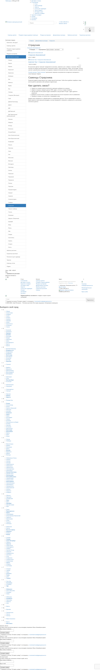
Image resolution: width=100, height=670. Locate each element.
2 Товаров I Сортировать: (38, 49)
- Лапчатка (10, 148)
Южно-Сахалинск (10, 618)
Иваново (8, 394)
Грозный (8, 364)
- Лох (8, 154)
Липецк (8, 439)
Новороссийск (9, 480)
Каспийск (8, 411)
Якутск (8, 622)
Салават (8, 537)
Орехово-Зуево (10, 505)
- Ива (8, 231)
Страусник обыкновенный (33, 48)
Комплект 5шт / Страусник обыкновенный (41, 62)
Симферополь (10, 553)
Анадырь (8, 314)
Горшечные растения (85, 35)
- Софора (10, 202)
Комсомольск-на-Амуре (12, 422)
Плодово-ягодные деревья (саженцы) (28, 35)
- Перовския (10, 177)
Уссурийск (8, 584)
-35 (7, 277)
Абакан (8, 311)
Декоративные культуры (59, 35)
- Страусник (10, 205)
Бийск (7, 341)
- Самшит (9, 193)
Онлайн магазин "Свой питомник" (37, 72)
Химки (7, 593)
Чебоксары (8, 1)
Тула (7, 576)
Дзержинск (9, 369)
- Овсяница (10, 167)
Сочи (7, 556)
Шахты (8, 606)
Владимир (8, 353)
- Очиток (9, 170)
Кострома (8, 426)
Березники (9, 339)
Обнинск (8, 495)
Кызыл (8, 436)
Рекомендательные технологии (87, 288)
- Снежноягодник (11, 199)
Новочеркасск (9, 484)
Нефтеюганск (9, 467)
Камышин (8, 409)
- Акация (9, 60)
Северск (8, 548)
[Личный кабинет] (85, 22)
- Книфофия (10, 141)
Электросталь (9, 612)
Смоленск (8, 554)
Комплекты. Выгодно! (12, 42)
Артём (7, 322)
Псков (7, 520)
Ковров (8, 419)
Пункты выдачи (38, 10)
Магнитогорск (9, 444)
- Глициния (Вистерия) (13, 95)
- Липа (9, 151)
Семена (38, 290)
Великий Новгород (11, 348)
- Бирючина (10, 73)
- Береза (9, 66)
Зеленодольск (9, 389)
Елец (7, 378)
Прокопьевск (9, 519)
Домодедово (9, 373)
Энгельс (8, 615)
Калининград (9, 405)
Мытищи (8, 455)
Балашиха (8, 331)
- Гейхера (10, 92)
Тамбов (8, 570)
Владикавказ (9, 352)
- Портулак (10, 186)
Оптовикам (34, 18)
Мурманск (8, 451)
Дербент (8, 367)
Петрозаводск (9, 514)
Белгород (8, 336)
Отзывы (33, 16)
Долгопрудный (10, 372)
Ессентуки (8, 381)
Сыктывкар (9, 565)
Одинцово (8, 497)
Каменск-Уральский (11, 408)
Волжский (8, 358)
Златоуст (8, 391)
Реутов (8, 528)
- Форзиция (10, 215)
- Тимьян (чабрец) (12, 209)
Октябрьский (9, 498)
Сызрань (8, 564)
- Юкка (9, 225)
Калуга (8, 406)
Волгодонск (9, 356)
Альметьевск (9, 313)
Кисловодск (9, 417)
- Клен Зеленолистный (13, 135)
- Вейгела (10, 82)
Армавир (8, 320)
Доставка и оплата (36, 1)
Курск (7, 434)
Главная (32, 40)
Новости (37, 7)
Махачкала (9, 447)
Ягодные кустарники (45, 35)
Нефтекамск (9, 465)
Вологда (8, 359)
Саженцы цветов (12, 35)
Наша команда (38, 5)
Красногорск (9, 428)
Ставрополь (9, 558)
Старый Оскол (10, 559)
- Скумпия (10, 196)
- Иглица (9, 125)
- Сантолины (10, 237)
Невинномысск (10, 464)
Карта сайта (85, 291)
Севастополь (9, 545)
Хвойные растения (72, 35)
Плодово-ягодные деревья (43, 282)
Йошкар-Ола (9, 400)
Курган (8, 433)
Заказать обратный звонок (67, 290)
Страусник (52, 40)
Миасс (8, 448)
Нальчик (8, 461)
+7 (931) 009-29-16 (64, 22)
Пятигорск (8, 523)
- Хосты (9, 247)
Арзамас (8, 319)
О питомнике (34, 2)
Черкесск (8, 601)
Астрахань (9, 325)
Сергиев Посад (10, 550)
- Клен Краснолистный (13, 138)
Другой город (62, 287)
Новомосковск (9, 478)
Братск (8, 344)
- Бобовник (10, 76)
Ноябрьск (8, 492)
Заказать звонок (63, 23)
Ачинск (8, 327)
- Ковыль (9, 145)
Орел (7, 501)
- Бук (8, 79)
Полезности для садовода (13, 257)
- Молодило (10, 164)
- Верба (9, 85)
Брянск (8, 345)
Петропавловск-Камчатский (13, 515)
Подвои (9, 266)
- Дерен (9, 105)
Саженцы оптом (11, 263)
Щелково (8, 609)
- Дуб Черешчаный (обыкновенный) (12, 115)
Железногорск (10, 384)
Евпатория (9, 377)
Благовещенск (10, 342)
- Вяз (8, 89)
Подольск (8, 517)
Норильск (8, 490)
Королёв (8, 425)
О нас (36, 4)
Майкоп (8, 445)
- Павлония (10, 173)
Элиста (8, 614)
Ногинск (8, 489)
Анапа (7, 316)
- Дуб (8, 108)
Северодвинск (10, 547)
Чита (7, 603)
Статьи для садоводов (40, 8)
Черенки (9, 260)
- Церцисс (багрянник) (13, 218)
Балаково (8, 330)
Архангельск (9, 323)
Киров (7, 416)
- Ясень (9, 228)
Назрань (8, 459)
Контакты (33, 19)
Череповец (9, 600)
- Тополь (9, 212)
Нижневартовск (10, 469)
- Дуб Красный (11, 111)
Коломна (8, 420)
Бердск (8, 338)
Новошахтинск (10, 486)
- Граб (9, 98)
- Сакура (9, 234)
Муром (8, 453)
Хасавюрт (8, 592)
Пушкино (8, 522)
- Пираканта (10, 180)
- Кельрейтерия (11, 132)
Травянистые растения (13, 273)
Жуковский (9, 386)
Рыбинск (8, 533)
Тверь (7, 572)
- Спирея (9, 244)
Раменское (9, 526)
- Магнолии (10, 157)
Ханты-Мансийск (10, 590)
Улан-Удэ (8, 581)
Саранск (8, 542)
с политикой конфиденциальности (43, 301)
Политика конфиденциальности (87, 284)
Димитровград (10, 370)
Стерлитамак (9, 561)
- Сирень (9, 241)
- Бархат (9, 63)
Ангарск (8, 317)
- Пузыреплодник (11, 189)
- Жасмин (10, 119)
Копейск (8, 423)
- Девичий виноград (12, 101)
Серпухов (8, 551)
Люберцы (8, 441)
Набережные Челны (11, 458)
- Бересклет (10, 69)
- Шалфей (10, 221)
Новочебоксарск (10, 483)
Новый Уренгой (10, 487)
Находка (8, 462)
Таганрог (8, 568)
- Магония (10, 161)
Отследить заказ (39, 11)
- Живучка (10, 122)
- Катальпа (10, 129)
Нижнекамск (9, 470)
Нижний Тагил (9, 473)
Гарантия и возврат (40, 13)
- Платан (9, 183)
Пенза (7, 509)
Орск (7, 506)
